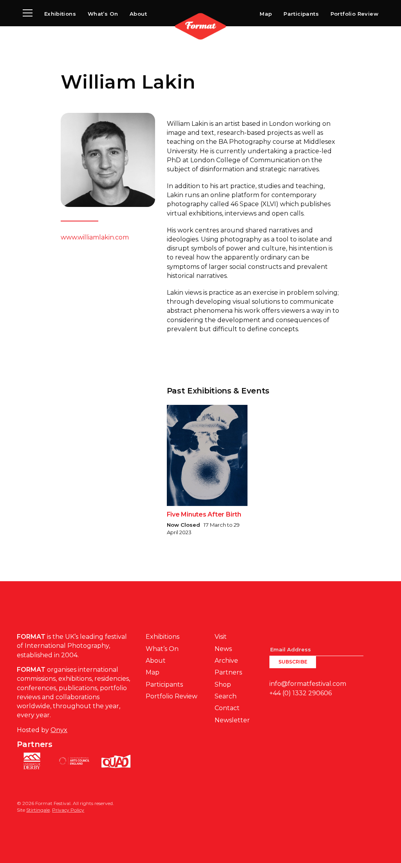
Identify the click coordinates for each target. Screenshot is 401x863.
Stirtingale (38, 810)
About (138, 14)
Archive (226, 660)
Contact (227, 708)
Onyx (59, 730)
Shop (223, 684)
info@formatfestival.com (307, 683)
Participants (301, 14)
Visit (221, 636)
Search (226, 696)
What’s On (103, 14)
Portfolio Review (354, 14)
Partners (228, 672)
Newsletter (232, 720)
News (223, 649)
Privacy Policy (68, 810)
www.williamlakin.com (95, 237)
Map (266, 14)
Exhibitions (60, 14)
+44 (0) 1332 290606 (300, 693)
